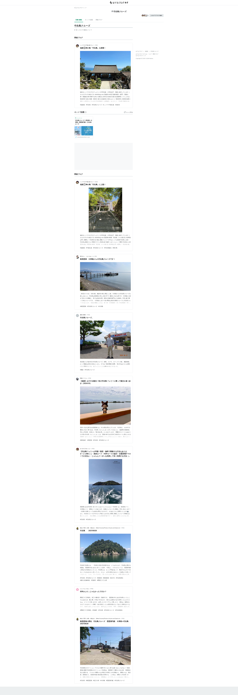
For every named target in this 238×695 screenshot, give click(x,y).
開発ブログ (155, 54)
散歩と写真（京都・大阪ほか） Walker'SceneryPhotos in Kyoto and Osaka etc (100, 528)
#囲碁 (81, 370)
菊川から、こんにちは (85, 256)
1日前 (96, 45)
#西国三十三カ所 (102, 580)
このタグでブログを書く (156, 15)
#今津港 (100, 306)
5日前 (96, 181)
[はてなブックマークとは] (85, 112)
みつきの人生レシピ (85, 448)
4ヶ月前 (95, 256)
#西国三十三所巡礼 (85, 610)
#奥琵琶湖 (83, 306)
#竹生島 (88, 105)
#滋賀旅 (82, 105)
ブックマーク (78, 118)
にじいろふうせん (84, 588)
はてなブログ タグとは (141, 54)
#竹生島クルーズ (97, 105)
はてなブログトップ (141, 55)
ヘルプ (150, 54)
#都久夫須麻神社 (85, 580)
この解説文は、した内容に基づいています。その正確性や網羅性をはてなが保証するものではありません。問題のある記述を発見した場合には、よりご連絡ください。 (83, 30)
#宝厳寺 (93, 580)
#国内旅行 (83, 440)
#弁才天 (112, 578)
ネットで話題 (89, 19)
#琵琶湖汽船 (109, 680)
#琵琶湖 (89, 440)
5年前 (123, 528)
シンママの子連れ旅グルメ (86, 45)
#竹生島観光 (107, 248)
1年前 (88, 314)
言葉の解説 (78, 19)
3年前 (92, 448)
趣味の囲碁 (83, 314)
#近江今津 (96, 680)
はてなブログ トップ (81, 7)
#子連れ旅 (89, 248)
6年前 (91, 588)
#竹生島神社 (119, 578)
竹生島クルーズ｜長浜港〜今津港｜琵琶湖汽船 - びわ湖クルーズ (83, 122)
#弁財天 (117, 105)
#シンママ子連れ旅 (108, 105)
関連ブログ (99, 19)
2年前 (89, 378)
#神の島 (115, 248)
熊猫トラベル (83, 378)
